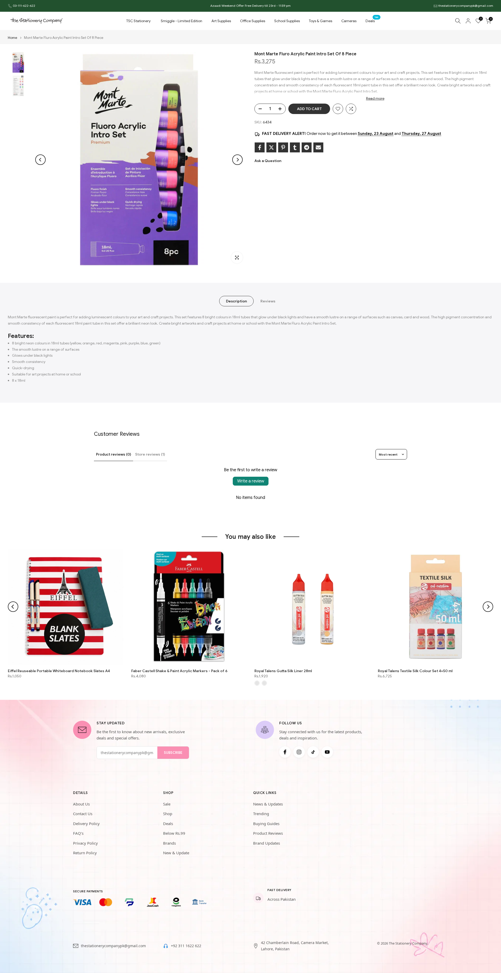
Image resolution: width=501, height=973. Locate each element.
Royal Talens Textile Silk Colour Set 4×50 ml (415, 670)
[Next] (237, 159)
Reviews (267, 301)
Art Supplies (221, 21)
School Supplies (287, 21)
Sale (166, 804)
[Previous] (40, 159)
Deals (372, 20)
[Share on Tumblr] (295, 147)
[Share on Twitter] (271, 147)
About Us (81, 804)
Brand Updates (266, 843)
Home (12, 37)
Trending (261, 813)
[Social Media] (285, 752)
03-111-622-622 (24, 6)
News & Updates (268, 804)
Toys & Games (320, 21)
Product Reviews (268, 833)
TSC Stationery (138, 21)
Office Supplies (252, 21)
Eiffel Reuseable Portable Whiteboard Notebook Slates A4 (59, 670)
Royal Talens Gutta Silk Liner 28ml (283, 670)
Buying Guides (266, 823)
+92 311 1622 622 (186, 945)
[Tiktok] (313, 752)
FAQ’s (78, 833)
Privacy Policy (85, 843)
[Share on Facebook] (259, 147)
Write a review (250, 481)
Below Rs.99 (174, 833)
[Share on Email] (318, 147)
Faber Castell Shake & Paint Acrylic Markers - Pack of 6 (179, 670)
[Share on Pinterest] (283, 147)
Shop (167, 813)
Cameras (348, 21)
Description (236, 301)
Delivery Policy (86, 823)
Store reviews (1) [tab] (150, 454)
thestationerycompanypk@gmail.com (465, 6)
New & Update (176, 852)
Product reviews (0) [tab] (113, 454)
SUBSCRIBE (173, 752)
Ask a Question (267, 160)
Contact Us (82, 813)
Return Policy (85, 852)
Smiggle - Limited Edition (181, 21)
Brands (169, 843)
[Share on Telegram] (306, 147)
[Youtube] (327, 752)
